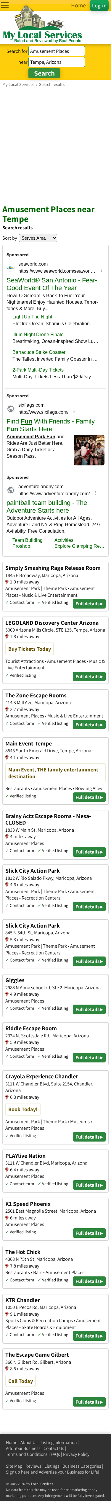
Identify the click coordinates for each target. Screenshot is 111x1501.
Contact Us (54, 1448)
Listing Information (59, 1442)
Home (11, 1442)
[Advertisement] (55, 145)
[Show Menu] (5, 5)
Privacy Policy (76, 1454)
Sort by (9, 238)
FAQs (55, 1454)
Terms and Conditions (27, 1454)
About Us (29, 1442)
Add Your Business (23, 1448)
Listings (51, 1466)
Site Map (14, 1466)
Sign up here (18, 1472)
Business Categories (81, 1466)
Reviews (33, 1466)
